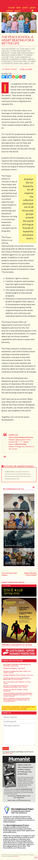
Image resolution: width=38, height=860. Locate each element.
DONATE (18, 11)
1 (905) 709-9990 (20, 444)
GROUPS (33, 8)
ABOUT (33, 14)
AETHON (16, 856)
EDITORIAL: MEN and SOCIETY (16, 509)
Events (25, 8)
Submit (5, 748)
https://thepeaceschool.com (23, 437)
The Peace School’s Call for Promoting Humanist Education (18, 526)
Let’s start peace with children (9, 574)
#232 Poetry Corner (13, 546)
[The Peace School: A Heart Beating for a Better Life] (19, 32)
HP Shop (11, 8)
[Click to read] (19, 503)
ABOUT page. (9, 753)
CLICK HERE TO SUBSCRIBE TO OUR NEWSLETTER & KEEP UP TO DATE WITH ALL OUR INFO (18, 708)
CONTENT (9, 11)
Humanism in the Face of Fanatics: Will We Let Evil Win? (17, 563)
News (18, 8)
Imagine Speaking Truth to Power (30, 574)
